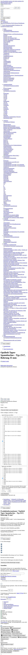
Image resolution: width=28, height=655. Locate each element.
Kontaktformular (12, 597)
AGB (4, 603)
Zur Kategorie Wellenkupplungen (11, 31)
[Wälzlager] (11, 155)
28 (4, 437)
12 (12, 421)
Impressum (5, 601)
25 (4, 434)
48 (4, 448)
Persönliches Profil (9, 23)
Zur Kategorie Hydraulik (9, 220)
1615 (5, 475)
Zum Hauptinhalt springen (7, 1)
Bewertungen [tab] (6, 504)
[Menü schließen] (4, 87)
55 (4, 451)
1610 (5, 474)
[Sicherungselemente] (10, 242)
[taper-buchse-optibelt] (9, 366)
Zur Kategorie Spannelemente (10, 206)
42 (4, 445)
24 (4, 432)
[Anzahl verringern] (3, 491)
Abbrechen (3, 579)
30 (4, 438)
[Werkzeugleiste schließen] (2, 641)
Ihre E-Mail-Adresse (6, 573)
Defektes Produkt (7, 608)
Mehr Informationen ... (19, 649)
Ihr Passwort (4, 574)
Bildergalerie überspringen (7, 365)
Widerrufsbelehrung (7, 607)
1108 (13, 469)
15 (12, 424)
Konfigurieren (16, 650)
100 (13, 464)
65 (12, 454)
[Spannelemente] (13, 217)
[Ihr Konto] (2, 15)
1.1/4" (13, 416)
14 (12, 422)
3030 (13, 481)
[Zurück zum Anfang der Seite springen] (2, 646)
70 (12, 455)
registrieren (5, 21)
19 (4, 428)
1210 (13, 471)
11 (12, 419)
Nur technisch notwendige (6, 650)
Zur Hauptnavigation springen (12, 2)
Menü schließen (6, 17)
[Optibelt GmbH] (14, 361)
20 (4, 429)
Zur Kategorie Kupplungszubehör (11, 85)
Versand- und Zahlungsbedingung (11, 605)
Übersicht (3, 23)
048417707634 (20, 593)
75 (12, 457)
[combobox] (7, 8)
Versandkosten (4, 622)
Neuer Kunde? (15, 570)
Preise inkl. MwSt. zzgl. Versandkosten (9, 410)
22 (12, 431)
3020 (5, 479)
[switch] (5, 628)
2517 (5, 478)
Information (3, 599)
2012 (5, 476)
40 (4, 444)
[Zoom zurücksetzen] (5, 399)
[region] (14, 384)
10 (12, 418)
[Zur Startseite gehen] (6, 3)
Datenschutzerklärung (8, 604)
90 (12, 461)
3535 (5, 484)
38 (4, 442)
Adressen (16, 23)
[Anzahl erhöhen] (9, 491)
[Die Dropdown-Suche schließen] (18, 8)
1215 (13, 472)
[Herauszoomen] (2, 399)
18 (4, 427)
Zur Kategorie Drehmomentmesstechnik (12, 337)
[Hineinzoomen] (8, 399)
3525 (5, 482)
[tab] (14, 501)
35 (4, 441)
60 (4, 452)
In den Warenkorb (4, 493)
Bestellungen (21, 23)
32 (4, 439)
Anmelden (3, 20)
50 (4, 449)
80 (12, 458)
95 (12, 462)
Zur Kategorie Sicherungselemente (11, 237)
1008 (13, 468)
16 (4, 425)
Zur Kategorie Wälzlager (9, 122)
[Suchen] (15, 8)
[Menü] (2, 5)
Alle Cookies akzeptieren (6, 652)
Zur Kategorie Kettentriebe (9, 91)
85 (12, 460)
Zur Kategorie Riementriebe (9, 158)
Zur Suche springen (17, 1)
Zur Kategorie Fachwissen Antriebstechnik (13, 246)
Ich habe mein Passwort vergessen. (8, 576)
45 (4, 447)
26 (12, 435)
